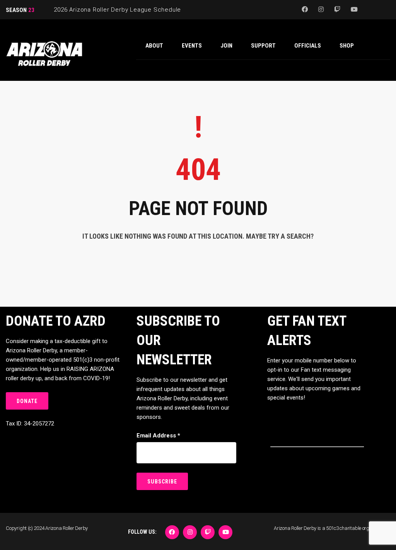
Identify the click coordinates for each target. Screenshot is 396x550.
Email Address (158, 435)
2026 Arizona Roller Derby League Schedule (117, 9)
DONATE (27, 401)
